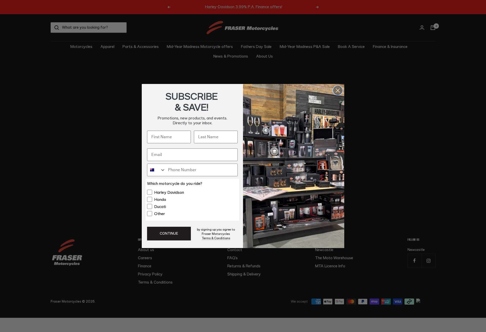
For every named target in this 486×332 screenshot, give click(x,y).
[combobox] (156, 170)
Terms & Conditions (216, 238)
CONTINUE (169, 233)
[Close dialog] (337, 90)
